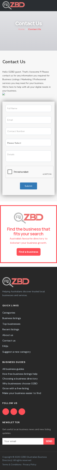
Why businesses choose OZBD (20, 383)
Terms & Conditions (12, 464)
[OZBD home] (13, 5)
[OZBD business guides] (13, 411)
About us (7, 335)
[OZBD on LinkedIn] (22, 411)
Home (21, 29)
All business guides (13, 369)
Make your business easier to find (21, 393)
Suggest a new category (16, 351)
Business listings (11, 318)
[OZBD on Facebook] (5, 411)
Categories (8, 312)
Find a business (28, 251)
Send (49, 441)
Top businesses (11, 324)
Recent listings (10, 329)
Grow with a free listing (15, 388)
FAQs (5, 346)
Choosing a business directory (20, 378)
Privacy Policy (29, 464)
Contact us (9, 340)
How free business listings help (20, 374)
